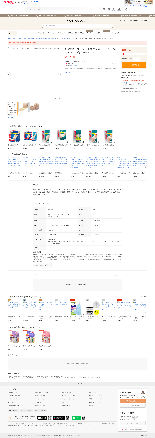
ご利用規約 (79, 424)
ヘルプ (151, 6)
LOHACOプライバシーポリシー (68, 424)
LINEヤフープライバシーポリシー (26, 435)
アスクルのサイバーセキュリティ (92, 424)
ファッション (38, 402)
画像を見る (10, 117)
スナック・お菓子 (93, 392)
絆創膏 (54, 38)
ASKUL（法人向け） (54, 426)
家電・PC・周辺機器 (40, 405)
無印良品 (91, 405)
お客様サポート (25, 424)
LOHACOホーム (12, 38)
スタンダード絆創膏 (64, 38)
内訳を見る (114, 63)
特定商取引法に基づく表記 (107, 424)
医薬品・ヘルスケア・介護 (26, 38)
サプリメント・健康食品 (68, 399)
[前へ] (9, 74)
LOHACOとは (16, 424)
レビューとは (118, 275)
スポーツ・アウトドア (67, 402)
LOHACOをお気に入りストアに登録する (134, 429)
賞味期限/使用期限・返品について (130, 91)
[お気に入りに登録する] (58, 98)
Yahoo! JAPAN (124, 6)
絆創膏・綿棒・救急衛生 (43, 38)
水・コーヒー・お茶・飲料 (14, 395)
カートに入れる (134, 65)
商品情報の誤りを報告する (42, 265)
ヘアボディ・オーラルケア (14, 399)
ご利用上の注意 (55, 424)
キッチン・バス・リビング (95, 395)
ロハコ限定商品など (12, 392)
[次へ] (60, 74)
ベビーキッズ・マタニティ (41, 399)
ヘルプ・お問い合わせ (132, 405)
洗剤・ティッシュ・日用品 (68, 395)
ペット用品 (10, 402)
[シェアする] (54, 98)
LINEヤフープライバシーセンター (44, 435)
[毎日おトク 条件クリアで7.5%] (77, 15)
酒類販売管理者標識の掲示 (14, 426)
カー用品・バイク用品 (67, 405)
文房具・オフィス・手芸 (95, 402)
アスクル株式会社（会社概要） (67, 426)
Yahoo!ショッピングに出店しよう (139, 6)
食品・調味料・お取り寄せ (68, 392)
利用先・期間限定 (73, 65)
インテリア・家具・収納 (13, 405)
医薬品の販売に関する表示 (41, 426)
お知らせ (10, 424)
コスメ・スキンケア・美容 (41, 392)
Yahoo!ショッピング (12, 435)
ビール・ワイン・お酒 (40, 395)
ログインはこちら (69, 73)
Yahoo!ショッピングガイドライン (73, 435)
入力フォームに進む (132, 423)
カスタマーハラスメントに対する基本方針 (40, 424)
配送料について (125, 82)
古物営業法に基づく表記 (28, 426)
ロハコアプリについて (23, 418)
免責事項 (61, 435)
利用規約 (56, 435)
